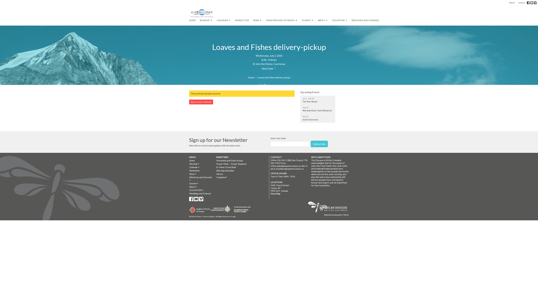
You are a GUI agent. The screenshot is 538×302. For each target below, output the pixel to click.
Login (234, 216)
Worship (205, 20)
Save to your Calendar (201, 102)
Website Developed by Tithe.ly (336, 215)
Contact (521, 3)
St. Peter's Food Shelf (226, 167)
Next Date (268, 68)
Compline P (221, 177)
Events (251, 77)
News (256, 20)
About (321, 20)
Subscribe (319, 144)
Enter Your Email (278, 138)
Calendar (222, 20)
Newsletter (242, 20)
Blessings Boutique (225, 170)
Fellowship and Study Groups (229, 160)
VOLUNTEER (338, 20)
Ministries (222, 157)
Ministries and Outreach (280, 20)
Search (512, 3)
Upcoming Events (309, 92)
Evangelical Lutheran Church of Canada (241, 209)
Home (192, 20)
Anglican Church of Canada (199, 209)
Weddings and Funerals (365, 20)
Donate (306, 20)
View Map (275, 193)
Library (219, 174)
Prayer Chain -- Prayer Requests (231, 164)
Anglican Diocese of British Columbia (329, 207)
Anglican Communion (220, 209)
